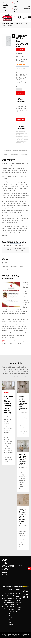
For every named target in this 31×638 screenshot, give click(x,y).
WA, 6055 (7, 602)
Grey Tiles (24, 133)
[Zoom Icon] (13, 36)
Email (20, 565)
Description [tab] (7, 150)
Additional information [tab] (20, 150)
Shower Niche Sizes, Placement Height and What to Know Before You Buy (23, 403)
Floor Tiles (18, 134)
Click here (5, 341)
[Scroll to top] (27, 631)
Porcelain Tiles (15, 23)
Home (3, 23)
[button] (22, 99)
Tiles (7, 23)
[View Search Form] (14, 17)
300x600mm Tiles (20, 142)
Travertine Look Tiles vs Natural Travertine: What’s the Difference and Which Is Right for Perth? (23, 516)
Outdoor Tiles (19, 139)
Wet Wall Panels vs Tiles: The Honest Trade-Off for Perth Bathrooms (23, 460)
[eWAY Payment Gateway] (26, 586)
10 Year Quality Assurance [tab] (18, 154)
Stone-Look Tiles (23, 141)
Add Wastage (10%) (21, 82)
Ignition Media (22, 635)
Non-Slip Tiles (22, 138)
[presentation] (8, 385)
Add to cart (20, 93)
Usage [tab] (6, 154)
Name (14, 565)
